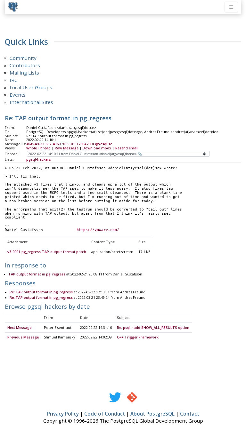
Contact (189, 413)
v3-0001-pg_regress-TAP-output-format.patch (46, 252)
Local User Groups (31, 87)
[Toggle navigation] (231, 7)
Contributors (25, 65)
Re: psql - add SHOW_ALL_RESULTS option (153, 327)
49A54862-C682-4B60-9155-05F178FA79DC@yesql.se (69, 144)
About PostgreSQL (152, 413)
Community (23, 58)
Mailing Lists (24, 72)
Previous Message (23, 337)
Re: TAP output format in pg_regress (41, 292)
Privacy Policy (63, 413)
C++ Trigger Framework (138, 337)
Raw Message (66, 148)
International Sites (31, 102)
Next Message (19, 327)
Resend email (126, 148)
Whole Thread (38, 148)
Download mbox (97, 148)
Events (18, 94)
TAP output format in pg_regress (36, 274)
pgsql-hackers (38, 159)
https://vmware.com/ (98, 230)
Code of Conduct (104, 413)
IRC (14, 80)
